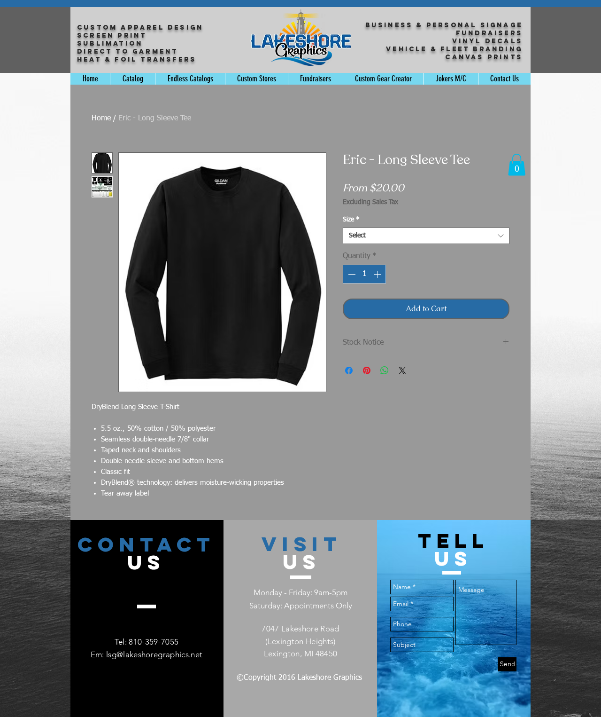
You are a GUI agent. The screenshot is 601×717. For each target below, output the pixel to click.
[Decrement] (350, 274)
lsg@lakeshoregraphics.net (154, 654)
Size (351, 219)
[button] (517, 165)
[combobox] (426, 236)
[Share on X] (402, 370)
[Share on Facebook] (348, 370)
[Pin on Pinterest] (366, 370)
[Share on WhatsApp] (384, 370)
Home (101, 118)
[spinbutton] (364, 274)
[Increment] (378, 274)
